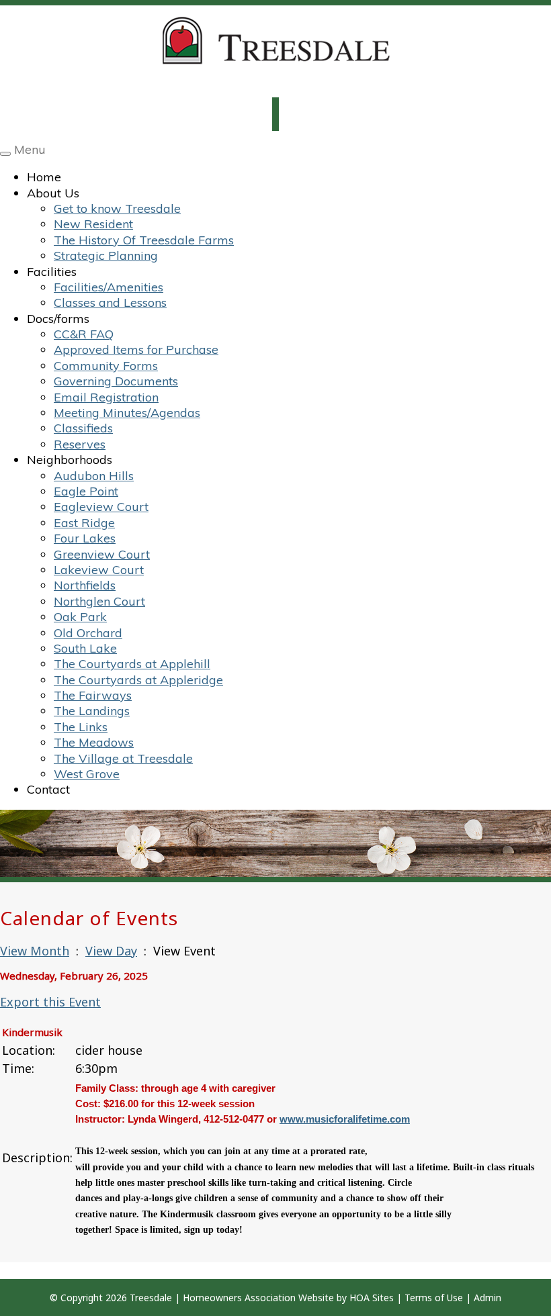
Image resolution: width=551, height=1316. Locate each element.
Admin (487, 1297)
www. (293, 1119)
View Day (111, 951)
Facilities (52, 271)
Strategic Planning (106, 255)
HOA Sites (371, 1297)
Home (44, 177)
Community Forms (106, 365)
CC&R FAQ (84, 334)
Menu (30, 149)
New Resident (93, 224)
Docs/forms (58, 318)
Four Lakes (85, 538)
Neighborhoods (69, 459)
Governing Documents (116, 381)
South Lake (85, 648)
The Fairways (93, 695)
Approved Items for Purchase (136, 349)
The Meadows (94, 742)
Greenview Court (102, 554)
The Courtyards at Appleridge (138, 680)
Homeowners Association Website (258, 1297)
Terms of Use (434, 1297)
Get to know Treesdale (117, 208)
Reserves (79, 444)
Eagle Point (86, 491)
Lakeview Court (99, 569)
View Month (34, 951)
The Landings (92, 710)
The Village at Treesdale (123, 758)
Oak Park (80, 616)
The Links (81, 727)
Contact (48, 789)
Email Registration (106, 397)
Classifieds (83, 428)
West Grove (87, 774)
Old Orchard (88, 633)
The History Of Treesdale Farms (144, 240)
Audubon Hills (94, 475)
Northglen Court (99, 601)
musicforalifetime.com (358, 1119)
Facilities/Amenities (108, 287)
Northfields (85, 585)
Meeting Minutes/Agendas (127, 412)
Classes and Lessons (110, 302)
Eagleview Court (101, 506)
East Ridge (84, 522)
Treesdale (151, 1297)
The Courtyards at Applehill (132, 663)
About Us (53, 193)
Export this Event (50, 1002)
